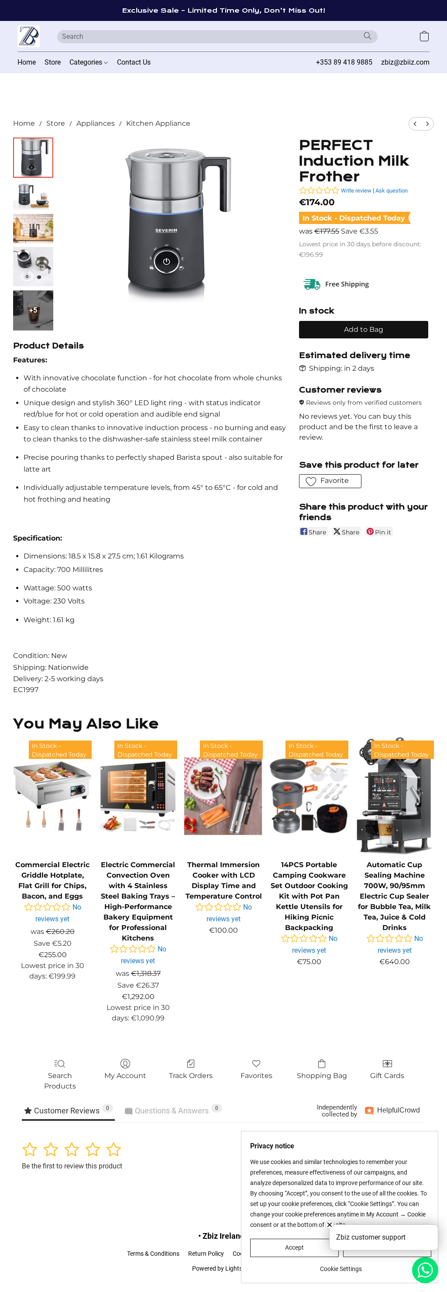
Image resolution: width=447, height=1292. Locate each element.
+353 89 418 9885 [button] (344, 62)
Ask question (391, 190)
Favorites (256, 1075)
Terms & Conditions (153, 1253)
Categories (86, 62)
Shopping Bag (322, 1075)
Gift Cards (387, 1075)
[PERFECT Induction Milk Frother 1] (33, 195)
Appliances (95, 123)
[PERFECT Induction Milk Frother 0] (33, 158)
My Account (125, 1075)
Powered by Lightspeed (223, 1268)
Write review (356, 190)
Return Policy (206, 1253)
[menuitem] (415, 123)
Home (26, 62)
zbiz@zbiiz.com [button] (405, 62)
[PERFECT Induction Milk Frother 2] (33, 228)
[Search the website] (367, 36)
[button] (28, 36)
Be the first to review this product (72, 1166)
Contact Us (134, 62)
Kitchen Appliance (158, 123)
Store (53, 62)
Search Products (60, 1080)
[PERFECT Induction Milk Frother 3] (33, 267)
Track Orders (191, 1075)
